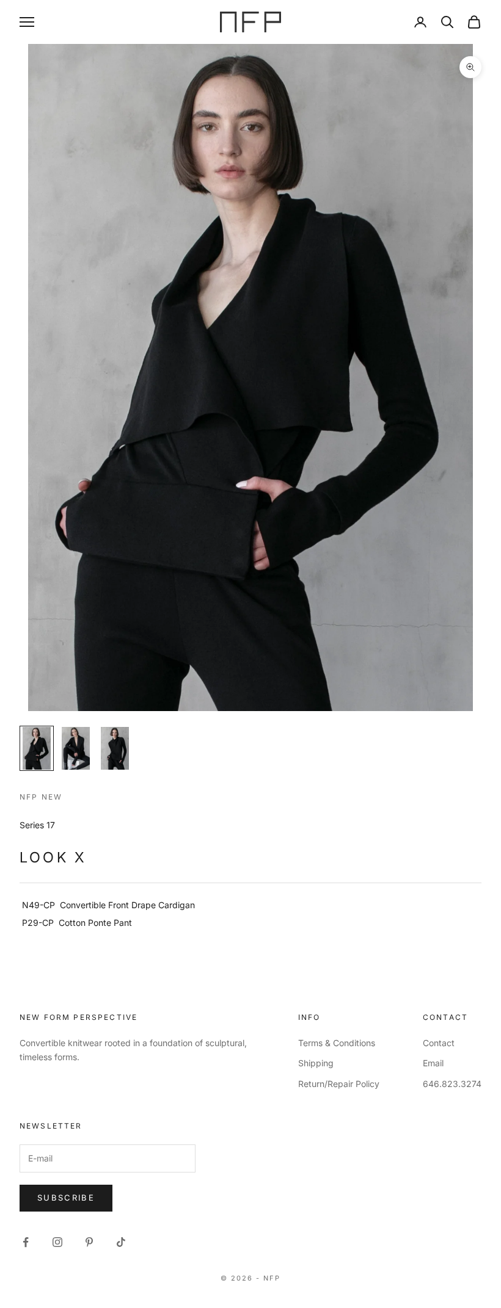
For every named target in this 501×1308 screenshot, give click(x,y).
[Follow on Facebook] (26, 1242)
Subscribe (66, 1197)
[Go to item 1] (37, 748)
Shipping (316, 1063)
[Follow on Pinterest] (89, 1242)
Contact (439, 1043)
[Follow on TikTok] (121, 1242)
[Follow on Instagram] (57, 1242)
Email (433, 1063)
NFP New (41, 796)
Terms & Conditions (336, 1043)
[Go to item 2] (76, 748)
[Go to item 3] (115, 748)
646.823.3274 (452, 1084)
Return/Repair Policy (338, 1084)
